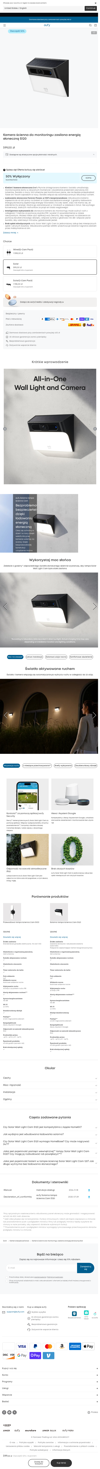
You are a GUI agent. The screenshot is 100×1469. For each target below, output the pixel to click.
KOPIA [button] (88, 178)
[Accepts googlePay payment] (22, 1355)
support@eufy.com (15, 1312)
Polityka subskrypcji (39, 1450)
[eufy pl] (47, 25)
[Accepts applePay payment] (88, 1346)
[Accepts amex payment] (75, 1346)
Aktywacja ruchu (11, 765)
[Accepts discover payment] (8, 1355)
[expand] (94, 154)
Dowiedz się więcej (12, 937)
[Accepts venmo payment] (48, 1355)
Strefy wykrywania (63, 765)
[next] (93, 606)
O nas (12, 1442)
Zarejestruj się (85, 1268)
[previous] (7, 606)
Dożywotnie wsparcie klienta (45, 1329)
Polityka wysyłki (26, 1442)
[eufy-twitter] (14, 1412)
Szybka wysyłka (39, 1312)
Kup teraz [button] (61, 1463)
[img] (8, 1346)
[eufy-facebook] (9, 1412)
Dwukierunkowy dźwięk (85, 765)
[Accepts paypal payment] (35, 1346)
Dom (5, 1241)
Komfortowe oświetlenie (81, 657)
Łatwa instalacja (34, 657)
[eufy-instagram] (4, 1412)
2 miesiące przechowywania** (37, 765)
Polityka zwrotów (46, 1442)
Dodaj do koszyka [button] (38, 1463)
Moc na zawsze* (15, 657)
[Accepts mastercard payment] (48, 1346)
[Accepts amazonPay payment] (61, 1346)
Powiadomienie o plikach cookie (79, 1446)
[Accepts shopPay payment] (35, 1355)
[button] (95, 3)
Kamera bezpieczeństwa (19, 1241)
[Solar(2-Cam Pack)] (50, 283)
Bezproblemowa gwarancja (44, 1324)
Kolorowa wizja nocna (56, 657)
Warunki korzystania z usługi (47, 1446)
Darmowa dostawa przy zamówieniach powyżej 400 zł (50, 19)
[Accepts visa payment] (22, 1346)
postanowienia (40, 1277)
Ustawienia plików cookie (18, 1446)
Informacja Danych (61, 1450)
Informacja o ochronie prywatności (74, 1442)
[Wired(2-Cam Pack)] (50, 251)
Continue (90, 8)
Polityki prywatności (55, 1277)
